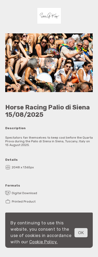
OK (81, 232)
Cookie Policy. (43, 241)
